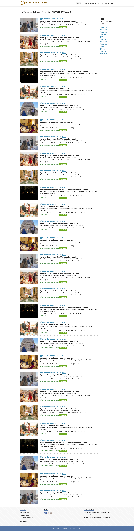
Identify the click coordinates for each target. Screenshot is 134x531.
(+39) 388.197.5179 (28, 517)
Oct (104, 32)
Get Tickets (63, 27)
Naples (97, 517)
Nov (104, 34)
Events (100, 3)
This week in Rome (89, 3)
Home (79, 3)
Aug (104, 27)
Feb (104, 42)
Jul (104, 54)
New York (108, 517)
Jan (104, 39)
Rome (93, 517)
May (105, 49)
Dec (104, 37)
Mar (104, 44)
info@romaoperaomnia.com (30, 518)
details (64, 19)
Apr (104, 46)
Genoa (104, 517)
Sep (104, 30)
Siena (100, 517)
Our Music (109, 3)
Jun (104, 51)
